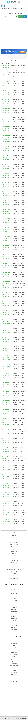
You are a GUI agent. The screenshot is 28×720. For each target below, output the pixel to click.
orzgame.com (14, 571)
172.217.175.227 (6, 364)
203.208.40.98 (5, 420)
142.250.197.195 (6, 366)
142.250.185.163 (6, 427)
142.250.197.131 (6, 166)
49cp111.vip (14, 546)
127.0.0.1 (4, 505)
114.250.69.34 (5, 220)
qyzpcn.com (14, 558)
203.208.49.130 (5, 460)
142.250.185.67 (5, 476)
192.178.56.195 (5, 373)
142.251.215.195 (6, 265)
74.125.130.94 (5, 258)
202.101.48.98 (5, 153)
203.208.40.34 (5, 418)
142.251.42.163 (5, 526)
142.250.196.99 (5, 496)
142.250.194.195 (6, 429)
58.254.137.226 (5, 433)
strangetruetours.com (14, 659)
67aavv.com (14, 663)
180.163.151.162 (6, 97)
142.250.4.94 (5, 70)
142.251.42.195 (5, 492)
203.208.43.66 (5, 310)
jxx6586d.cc (14, 643)
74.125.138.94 (5, 402)
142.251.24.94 (5, 67)
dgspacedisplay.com (14, 672)
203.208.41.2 (5, 249)
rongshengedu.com (14, 647)
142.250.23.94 (5, 184)
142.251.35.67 (5, 339)
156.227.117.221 (14, 611)
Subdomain (9, 57)
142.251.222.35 (5, 485)
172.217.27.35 (5, 508)
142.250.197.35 (5, 159)
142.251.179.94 (5, 245)
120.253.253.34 (5, 148)
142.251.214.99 (5, 202)
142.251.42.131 (5, 375)
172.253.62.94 (5, 348)
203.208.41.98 (5, 436)
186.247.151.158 (14, 627)
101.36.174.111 (14, 620)
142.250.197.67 (5, 132)
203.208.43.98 (5, 305)
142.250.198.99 (5, 317)
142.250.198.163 (6, 121)
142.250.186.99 (5, 512)
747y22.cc (14, 549)
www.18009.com (14, 573)
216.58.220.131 (5, 510)
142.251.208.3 (5, 337)
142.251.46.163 (5, 380)
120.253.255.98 (5, 198)
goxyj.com (14, 645)
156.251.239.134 (14, 609)
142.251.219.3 (5, 168)
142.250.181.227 (6, 499)
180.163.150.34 (5, 85)
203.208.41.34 (5, 256)
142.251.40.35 (5, 503)
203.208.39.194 (5, 296)
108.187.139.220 (14, 623)
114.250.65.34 (5, 124)
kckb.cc (14, 537)
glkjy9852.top (14, 681)
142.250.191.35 (5, 355)
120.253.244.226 (6, 108)
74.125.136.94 (5, 393)
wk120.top (14, 656)
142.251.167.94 (5, 382)
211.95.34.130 (5, 173)
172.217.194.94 (5, 177)
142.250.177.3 (5, 409)
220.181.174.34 (5, 90)
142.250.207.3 (5, 483)
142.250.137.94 (5, 269)
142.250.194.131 (6, 335)
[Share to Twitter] (3, 6)
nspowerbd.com (14, 665)
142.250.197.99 (5, 81)
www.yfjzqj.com (14, 544)
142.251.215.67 (5, 240)
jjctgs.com (14, 638)
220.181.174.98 (5, 101)
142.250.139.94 (5, 368)
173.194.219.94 (5, 389)
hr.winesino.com (14, 564)
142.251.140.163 (6, 454)
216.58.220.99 (5, 465)
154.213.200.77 (14, 605)
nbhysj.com (14, 641)
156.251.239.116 (14, 587)
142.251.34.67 (5, 65)
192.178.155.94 (5, 186)
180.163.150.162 (6, 94)
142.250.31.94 (5, 287)
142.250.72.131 (5, 451)
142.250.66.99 (5, 519)
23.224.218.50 (14, 618)
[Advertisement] (14, 34)
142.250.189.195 (6, 281)
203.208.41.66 (5, 422)
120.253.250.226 (6, 141)
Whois (15, 57)
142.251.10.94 (5, 330)
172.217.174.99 (5, 447)
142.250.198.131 (6, 135)
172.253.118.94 (5, 487)
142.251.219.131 (6, 175)
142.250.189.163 (6, 278)
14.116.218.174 (14, 614)
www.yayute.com (14, 540)
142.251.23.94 (5, 243)
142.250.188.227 (6, 321)
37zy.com (14, 670)
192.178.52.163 (5, 371)
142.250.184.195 (6, 490)
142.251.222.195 (6, 521)
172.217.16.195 (5, 472)
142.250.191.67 (5, 299)
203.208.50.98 (5, 290)
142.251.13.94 (5, 263)
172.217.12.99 (5, 234)
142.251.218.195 (6, 216)
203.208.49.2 (5, 303)
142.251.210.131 (6, 227)
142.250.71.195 (5, 326)
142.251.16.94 (5, 442)
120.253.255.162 (6, 92)
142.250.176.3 (5, 377)
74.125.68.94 (5, 225)
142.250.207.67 (5, 517)
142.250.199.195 (6, 137)
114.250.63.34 (5, 88)
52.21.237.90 (14, 600)
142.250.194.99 (5, 456)
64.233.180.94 (5, 254)
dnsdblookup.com (5, 8)
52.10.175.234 (14, 589)
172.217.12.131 (5, 362)
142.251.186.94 (5, 413)
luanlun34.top (14, 562)
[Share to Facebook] (1, 6)
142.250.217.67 (5, 404)
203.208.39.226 (5, 283)
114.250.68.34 (5, 146)
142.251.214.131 (6, 272)
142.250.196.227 (6, 323)
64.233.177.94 (5, 395)
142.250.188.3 (5, 474)
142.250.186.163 (6, 332)
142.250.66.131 (5, 523)
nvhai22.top (14, 553)
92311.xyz (14, 661)
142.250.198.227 (6, 400)
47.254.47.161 (14, 607)
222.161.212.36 (14, 591)
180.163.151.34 (5, 103)
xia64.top (14, 535)
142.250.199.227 (6, 193)
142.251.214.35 (5, 200)
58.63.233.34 (5, 157)
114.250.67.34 (5, 171)
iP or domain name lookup (14, 13)
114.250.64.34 (5, 83)
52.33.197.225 (14, 625)
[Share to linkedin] (4, 6)
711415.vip (14, 667)
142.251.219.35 (5, 231)
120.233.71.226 (5, 189)
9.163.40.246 (14, 602)
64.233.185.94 (5, 415)
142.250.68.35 (5, 463)
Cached (20, 57)
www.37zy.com (14, 551)
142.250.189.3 (5, 424)
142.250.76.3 (5, 344)
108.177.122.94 (5, 391)
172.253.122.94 (5, 386)
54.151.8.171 (14, 616)
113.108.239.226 (6, 130)
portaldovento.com (14, 650)
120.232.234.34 (5, 155)
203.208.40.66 (5, 445)
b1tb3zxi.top (14, 652)
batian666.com (14, 679)
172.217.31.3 (5, 514)
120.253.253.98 (5, 195)
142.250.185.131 (6, 359)
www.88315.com (14, 576)
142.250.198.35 (5, 119)
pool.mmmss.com (14, 567)
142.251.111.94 (5, 274)
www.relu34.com (14, 578)
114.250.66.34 (5, 99)
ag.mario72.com (14, 542)
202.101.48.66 (5, 150)
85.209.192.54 (14, 598)
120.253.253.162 (6, 106)
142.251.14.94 (5, 182)
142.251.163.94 (5, 252)
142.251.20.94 (5, 229)
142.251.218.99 (5, 211)
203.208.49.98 (5, 314)
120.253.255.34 (5, 139)
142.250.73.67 (5, 319)
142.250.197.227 (6, 162)
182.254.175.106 (14, 629)
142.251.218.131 (6, 110)
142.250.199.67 (5, 191)
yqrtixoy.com (14, 654)
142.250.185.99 (5, 481)
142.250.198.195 (6, 218)
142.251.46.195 (5, 312)
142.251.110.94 (5, 207)
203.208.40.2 (5, 458)
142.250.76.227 (5, 341)
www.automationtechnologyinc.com (14, 569)
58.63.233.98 (5, 117)
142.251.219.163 (6, 128)
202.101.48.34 (5, 112)
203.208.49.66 (5, 353)
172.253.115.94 (5, 411)
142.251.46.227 (5, 247)
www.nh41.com (14, 560)
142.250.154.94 (5, 74)
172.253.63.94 (5, 440)
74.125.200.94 (5, 238)
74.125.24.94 (5, 267)
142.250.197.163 (6, 357)
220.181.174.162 (6, 209)
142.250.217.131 (6, 494)
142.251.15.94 (5, 398)
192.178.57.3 (5, 407)
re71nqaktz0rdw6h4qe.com (14, 676)
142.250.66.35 (5, 350)
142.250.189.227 (6, 301)
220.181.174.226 (6, 213)
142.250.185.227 (6, 501)
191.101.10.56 (14, 593)
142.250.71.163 (5, 79)
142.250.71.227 (5, 438)
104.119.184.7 (14, 596)
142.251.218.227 (6, 222)
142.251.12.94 (5, 449)
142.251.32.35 (5, 308)
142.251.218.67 (5, 164)
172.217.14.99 (5, 328)
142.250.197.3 (5, 384)
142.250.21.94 (5, 204)
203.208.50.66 (5, 285)
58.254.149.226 (5, 431)
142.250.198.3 (5, 276)
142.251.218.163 (6, 236)
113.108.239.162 (6, 115)
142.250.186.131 (6, 469)
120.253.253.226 (6, 126)
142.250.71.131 (5, 346)
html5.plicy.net (14, 555)
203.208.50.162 (5, 292)
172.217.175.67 (5, 478)
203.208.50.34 (5, 294)
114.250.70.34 (5, 144)
